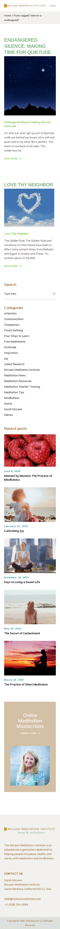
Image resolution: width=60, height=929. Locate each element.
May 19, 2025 (12, 628)
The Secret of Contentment (22, 633)
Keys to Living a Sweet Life (22, 582)
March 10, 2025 (14, 679)
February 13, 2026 (16, 526)
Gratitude (10, 347)
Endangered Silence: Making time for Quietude (27, 46)
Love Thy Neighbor (28, 184)
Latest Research (14, 364)
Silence (8, 414)
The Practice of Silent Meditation (26, 684)
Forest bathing (13, 330)
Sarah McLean (13, 409)
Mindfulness (11, 398)
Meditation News (15, 375)
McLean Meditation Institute (22, 369)
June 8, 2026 (12, 471)
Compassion (11, 324)
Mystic (8, 403)
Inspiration (11, 352)
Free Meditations (14, 341)
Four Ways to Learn (16, 336)
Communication (14, 319)
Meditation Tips (14, 392)
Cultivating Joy (14, 531)
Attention (10, 313)
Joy (6, 358)
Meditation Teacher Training (22, 386)
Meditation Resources (18, 381)
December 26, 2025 (16, 577)
